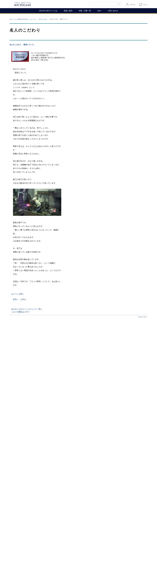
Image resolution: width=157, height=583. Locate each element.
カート (145, 4)
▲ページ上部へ (17, 294)
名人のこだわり (43, 19)
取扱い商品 (68, 11)
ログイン (133, 4)
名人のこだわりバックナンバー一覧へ (27, 309)
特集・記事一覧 (85, 11)
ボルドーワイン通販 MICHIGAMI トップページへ (23, 19)
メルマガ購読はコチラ (20, 312)
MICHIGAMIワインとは (48, 11)
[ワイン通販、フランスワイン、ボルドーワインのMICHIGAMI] (30, 4)
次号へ (24, 299)
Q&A (99, 11)
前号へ (16, 299)
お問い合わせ (113, 11)
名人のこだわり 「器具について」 (22, 44)
